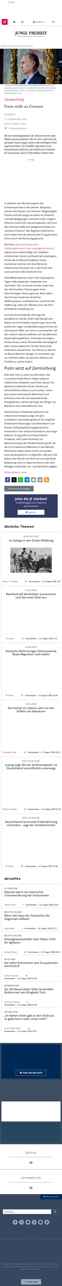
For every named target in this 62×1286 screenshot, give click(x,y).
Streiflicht (10, 114)
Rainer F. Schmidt (9, 581)
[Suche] (55, 1211)
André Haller (9, 928)
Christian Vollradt (9, 809)
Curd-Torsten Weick (12, 1028)
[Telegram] (40, 1222)
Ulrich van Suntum (12, 1002)
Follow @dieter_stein (15, 472)
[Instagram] (34, 1222)
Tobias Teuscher (11, 976)
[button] (14, 22)
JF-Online (10, 638)
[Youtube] (27, 1222)
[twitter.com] (21, 1222)
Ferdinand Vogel (9, 752)
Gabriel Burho (10, 905)
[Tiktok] (46, 1222)
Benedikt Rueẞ (10, 952)
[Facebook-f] (15, 1222)
